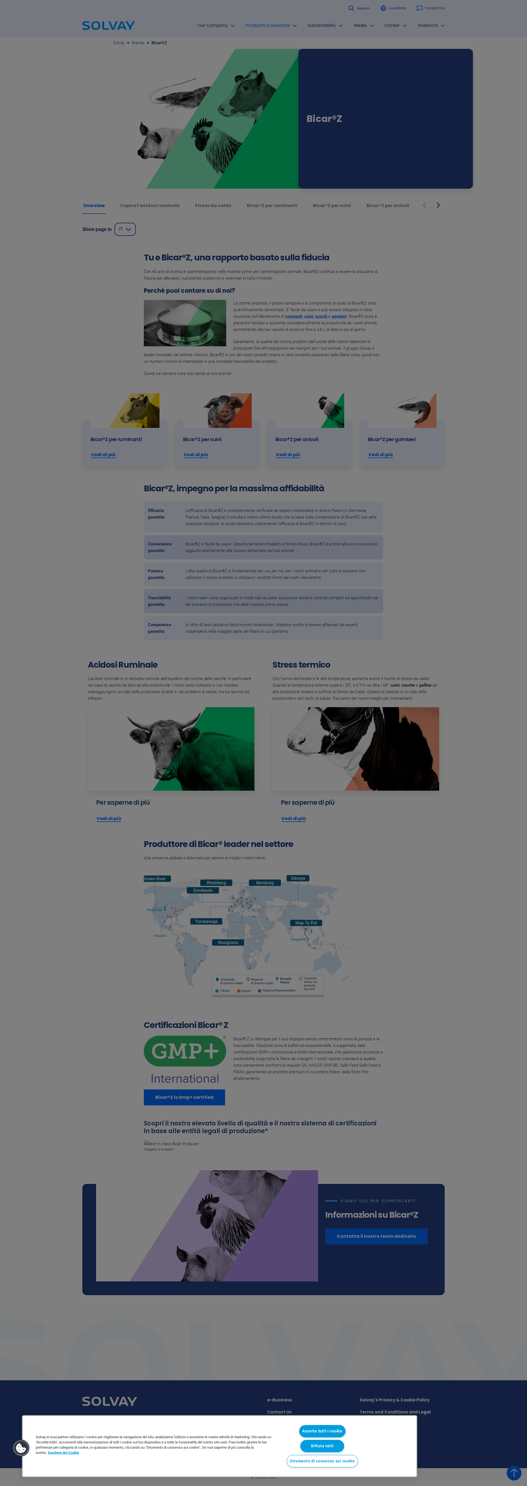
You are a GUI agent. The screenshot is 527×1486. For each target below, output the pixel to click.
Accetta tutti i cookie (322, 1431)
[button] (21, 1448)
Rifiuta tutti (322, 1446)
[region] (219, 1446)
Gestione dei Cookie (63, 1453)
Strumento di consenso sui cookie (322, 1461)
